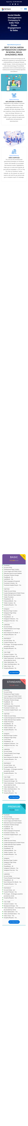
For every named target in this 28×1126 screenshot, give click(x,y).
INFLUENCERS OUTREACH (14, 101)
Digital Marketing (14, 99)
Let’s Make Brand (14, 672)
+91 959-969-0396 (17, 1)
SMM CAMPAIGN (14, 158)
